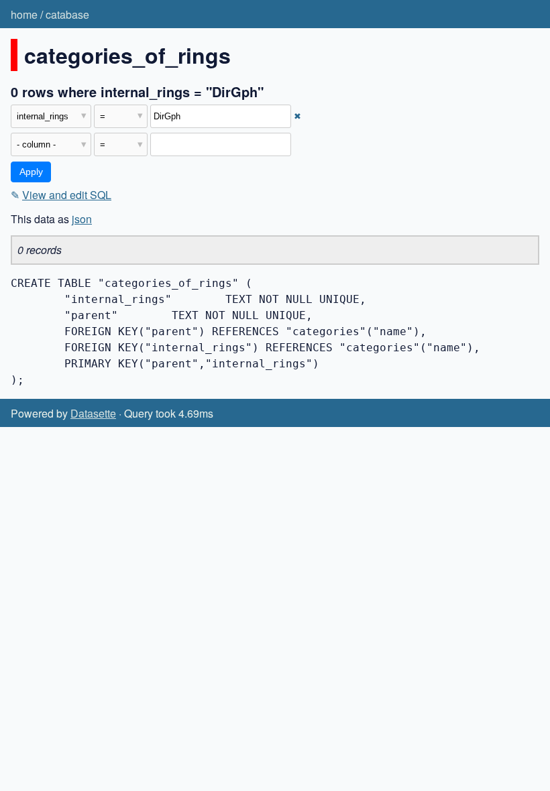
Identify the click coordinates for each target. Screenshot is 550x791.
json (82, 219)
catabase (67, 14)
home (24, 14)
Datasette (93, 413)
